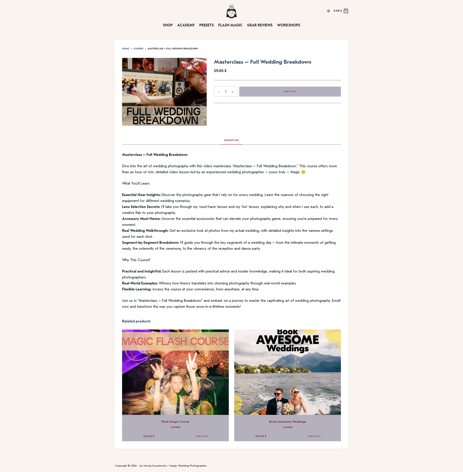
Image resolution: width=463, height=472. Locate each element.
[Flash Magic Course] (175, 372)
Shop (168, 25)
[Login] (328, 11)
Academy (186, 25)
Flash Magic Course (176, 421)
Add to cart (290, 91)
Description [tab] (231, 140)
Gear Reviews (260, 25)
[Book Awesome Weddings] (287, 372)
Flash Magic (230, 25)
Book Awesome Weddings (287, 421)
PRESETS (206, 25)
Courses (175, 427)
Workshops (288, 25)
